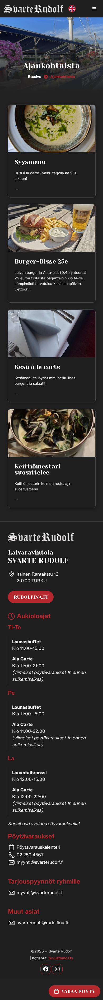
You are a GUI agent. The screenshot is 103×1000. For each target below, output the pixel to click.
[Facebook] (45, 969)
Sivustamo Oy (61, 958)
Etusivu (34, 76)
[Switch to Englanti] (72, 9)
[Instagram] (57, 969)
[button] (94, 8)
